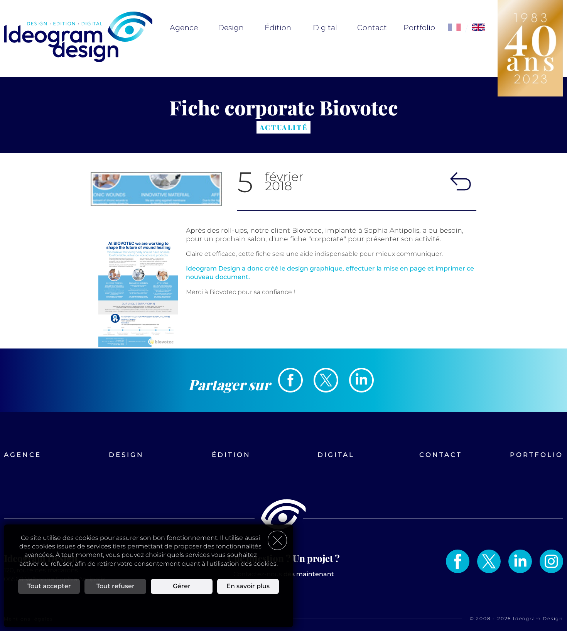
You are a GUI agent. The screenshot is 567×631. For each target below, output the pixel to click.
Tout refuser (115, 586)
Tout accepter (49, 586)
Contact (372, 27)
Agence (184, 27)
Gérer (182, 586)
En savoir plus (248, 586)
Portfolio (419, 27)
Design (231, 27)
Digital (325, 27)
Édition (278, 27)
